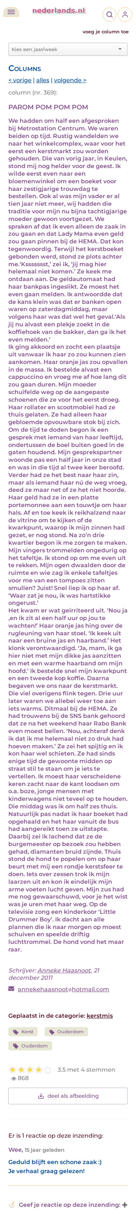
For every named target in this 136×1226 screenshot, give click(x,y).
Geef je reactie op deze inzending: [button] (69, 1204)
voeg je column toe (106, 31)
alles (42, 80)
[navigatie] (11, 12)
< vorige (20, 80)
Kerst (27, 1031)
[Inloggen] (125, 14)
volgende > (70, 80)
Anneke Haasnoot (64, 970)
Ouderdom (70, 1031)
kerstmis (100, 1015)
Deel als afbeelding (73, 1095)
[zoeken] (109, 14)
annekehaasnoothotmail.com (63, 989)
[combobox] (64, 49)
